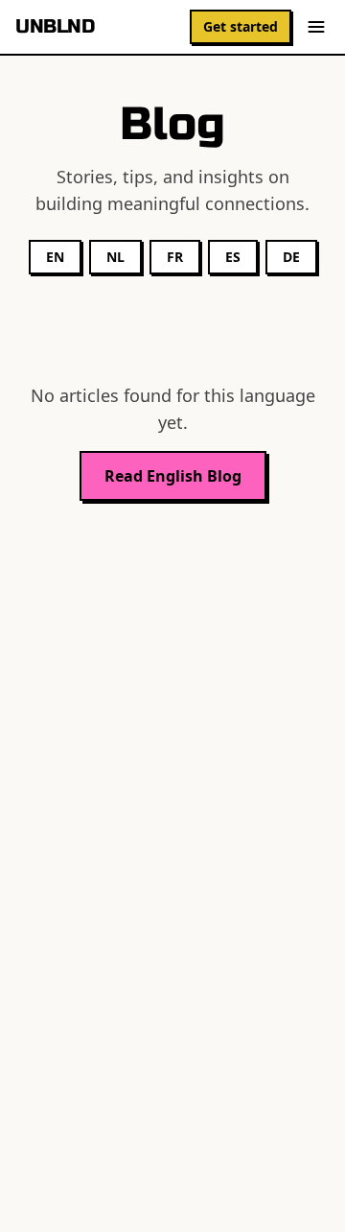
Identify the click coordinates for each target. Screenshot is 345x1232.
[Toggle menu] (316, 27)
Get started (240, 26)
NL (115, 257)
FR (175, 257)
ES (233, 257)
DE (291, 257)
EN (55, 257)
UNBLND (54, 26)
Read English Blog (173, 475)
